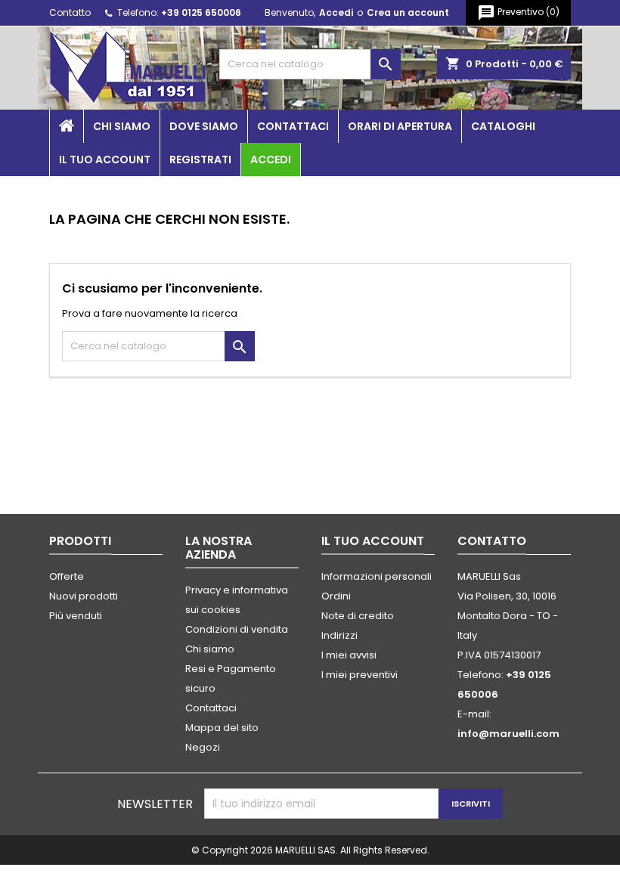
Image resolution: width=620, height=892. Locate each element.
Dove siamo (203, 126)
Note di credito (357, 616)
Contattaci (293, 126)
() (518, 13)
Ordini (336, 596)
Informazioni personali (376, 576)
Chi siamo (121, 126)
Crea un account (408, 12)
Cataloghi (503, 126)
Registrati (200, 159)
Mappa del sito (222, 727)
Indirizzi (339, 635)
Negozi (202, 747)
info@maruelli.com (508, 733)
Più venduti (75, 616)
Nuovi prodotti (83, 596)
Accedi (336, 12)
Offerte (66, 576)
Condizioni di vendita (236, 629)
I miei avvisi (349, 655)
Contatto (70, 12)
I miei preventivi (359, 674)
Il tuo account (104, 159)
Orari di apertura (400, 126)
